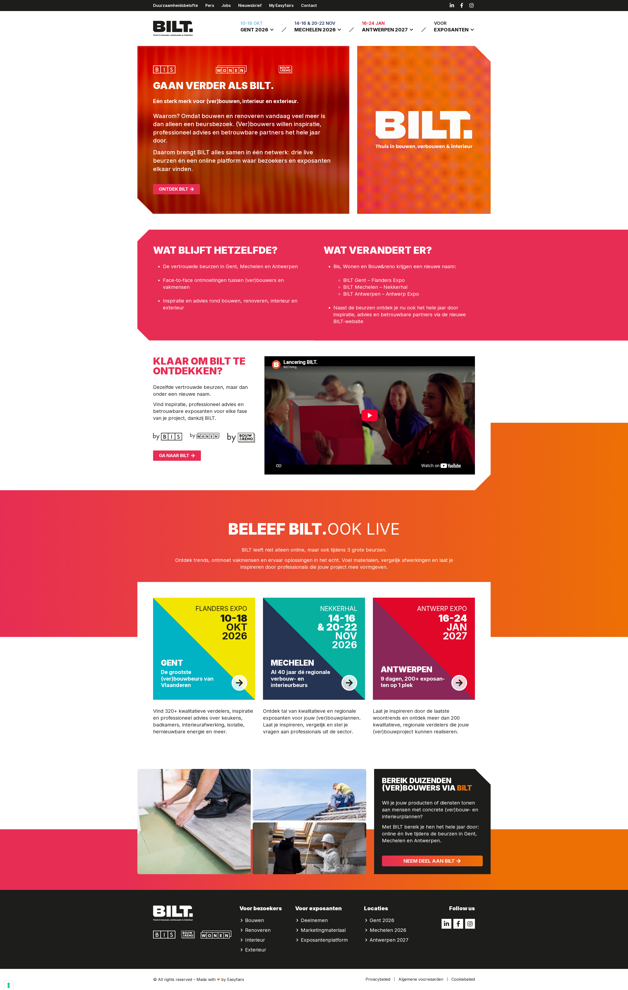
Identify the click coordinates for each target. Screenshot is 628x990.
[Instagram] (471, 5)
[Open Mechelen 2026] (339, 29)
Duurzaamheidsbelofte (175, 5)
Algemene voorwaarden (420, 979)
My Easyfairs (281, 5)
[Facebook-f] (461, 5)
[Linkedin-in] (451, 5)
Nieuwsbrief (250, 5)
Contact (309, 5)
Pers (209, 5)
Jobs (226, 5)
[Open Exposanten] (472, 29)
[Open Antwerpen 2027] (411, 29)
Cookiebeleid (463, 979)
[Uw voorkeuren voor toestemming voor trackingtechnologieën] (8, 985)
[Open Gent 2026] (272, 29)
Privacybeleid (378, 979)
